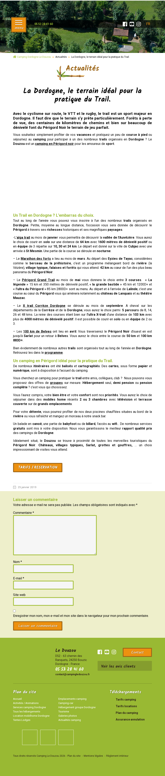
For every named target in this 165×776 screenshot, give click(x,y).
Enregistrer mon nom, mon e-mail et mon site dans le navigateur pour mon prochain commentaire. (81, 616)
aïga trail (23, 237)
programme (54, 353)
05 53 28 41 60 (69, 669)
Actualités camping (69, 719)
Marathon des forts (36, 259)
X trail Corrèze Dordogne (44, 306)
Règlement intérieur (117, 755)
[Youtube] (132, 24)
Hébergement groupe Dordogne (77, 707)
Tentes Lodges (21, 719)
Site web (19, 595)
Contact (137, 652)
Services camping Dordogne (29, 707)
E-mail (18, 578)
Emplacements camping (72, 698)
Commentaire (23, 513)
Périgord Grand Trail (38, 280)
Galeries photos (67, 715)
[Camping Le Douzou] (82, 21)
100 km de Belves (37, 331)
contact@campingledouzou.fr (72, 674)
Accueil (17, 698)
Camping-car (65, 703)
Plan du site (73, 755)
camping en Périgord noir (54, 144)
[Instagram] (138, 24)
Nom (17, 562)
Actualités (61, 57)
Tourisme (63, 711)
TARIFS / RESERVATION (37, 468)
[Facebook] (125, 24)
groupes (56, 383)
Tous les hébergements (26, 711)
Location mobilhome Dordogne (31, 715)
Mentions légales (93, 755)
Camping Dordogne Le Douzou (34, 57)
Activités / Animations (26, 703)
